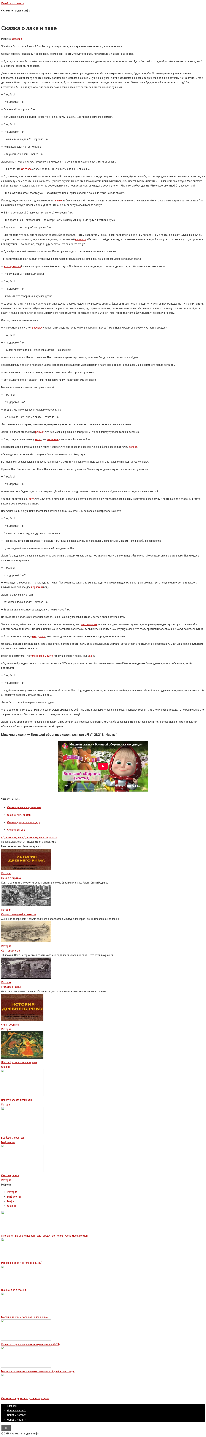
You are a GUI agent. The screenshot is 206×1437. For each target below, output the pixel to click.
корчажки (37, 587)
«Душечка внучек (11, 837)
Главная (12, 1406)
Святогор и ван (10, 1175)
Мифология (8, 1142)
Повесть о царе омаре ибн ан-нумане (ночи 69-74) (30, 1344)
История (17, 39)
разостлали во (88, 624)
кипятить (80, 239)
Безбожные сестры (12, 1137)
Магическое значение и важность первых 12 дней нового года (37, 1371)
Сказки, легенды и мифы (15, 10)
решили (39, 432)
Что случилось (12, 266)
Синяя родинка (10, 1024)
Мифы (10, 1201)
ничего (58, 200)
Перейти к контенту (12, 3)
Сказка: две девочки (13, 1290)
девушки (37, 327)
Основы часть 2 (16, 1415)
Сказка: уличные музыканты (24, 807)
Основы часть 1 (16, 1410)
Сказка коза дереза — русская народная (25, 1398)
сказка (53, 837)
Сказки (5, 1067)
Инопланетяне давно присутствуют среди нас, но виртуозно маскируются (44, 1235)
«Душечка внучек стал (35, 837)
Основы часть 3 (16, 1419)
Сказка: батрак (16, 829)
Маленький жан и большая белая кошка (24, 1317)
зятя (31, 499)
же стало (26, 169)
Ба (90, 656)
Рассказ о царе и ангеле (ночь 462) (21, 1263)
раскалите (53, 439)
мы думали (38, 636)
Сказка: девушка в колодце (23, 822)
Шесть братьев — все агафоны (19, 1062)
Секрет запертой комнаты (16, 1100)
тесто (38, 439)
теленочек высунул (41, 656)
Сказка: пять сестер (19, 815)
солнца (133, 447)
